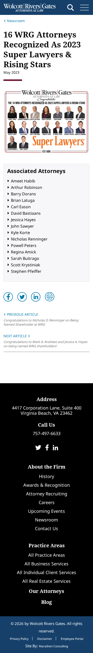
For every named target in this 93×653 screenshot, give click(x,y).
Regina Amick (23, 252)
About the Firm (46, 466)
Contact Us (46, 528)
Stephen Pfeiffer (26, 271)
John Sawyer (22, 226)
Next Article (15, 336)
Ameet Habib (23, 181)
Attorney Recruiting (46, 494)
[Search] (70, 7)
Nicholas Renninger (29, 239)
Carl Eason (21, 206)
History (46, 476)
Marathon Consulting (53, 646)
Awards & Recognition (46, 485)
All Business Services (46, 564)
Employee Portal (72, 639)
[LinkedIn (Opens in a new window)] (55, 448)
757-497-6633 (47, 433)
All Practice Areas (46, 555)
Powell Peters (23, 245)
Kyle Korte (20, 232)
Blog (46, 602)
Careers (47, 502)
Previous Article (22, 314)
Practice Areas (47, 545)
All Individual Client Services (46, 572)
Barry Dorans (23, 194)
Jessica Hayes (23, 219)
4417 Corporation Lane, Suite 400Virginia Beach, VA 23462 (46, 410)
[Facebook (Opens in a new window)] (47, 448)
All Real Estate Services (46, 581)
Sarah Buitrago (25, 258)
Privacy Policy (19, 639)
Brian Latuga (23, 200)
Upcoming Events (46, 511)
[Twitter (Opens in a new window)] (38, 448)
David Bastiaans (26, 213)
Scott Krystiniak (25, 265)
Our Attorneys (46, 591)
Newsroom (16, 20)
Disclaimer (44, 639)
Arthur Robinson (26, 187)
